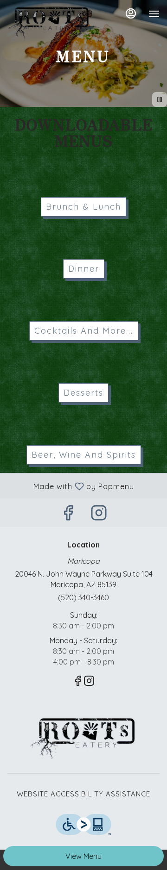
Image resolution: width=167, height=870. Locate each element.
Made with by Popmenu (70, 486)
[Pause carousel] (159, 99)
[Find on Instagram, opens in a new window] (98, 515)
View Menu (83, 856)
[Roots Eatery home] (49, 23)
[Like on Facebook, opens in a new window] (68, 515)
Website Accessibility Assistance (83, 793)
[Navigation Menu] (154, 14)
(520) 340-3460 (83, 597)
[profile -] (130, 13)
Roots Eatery (83, 738)
